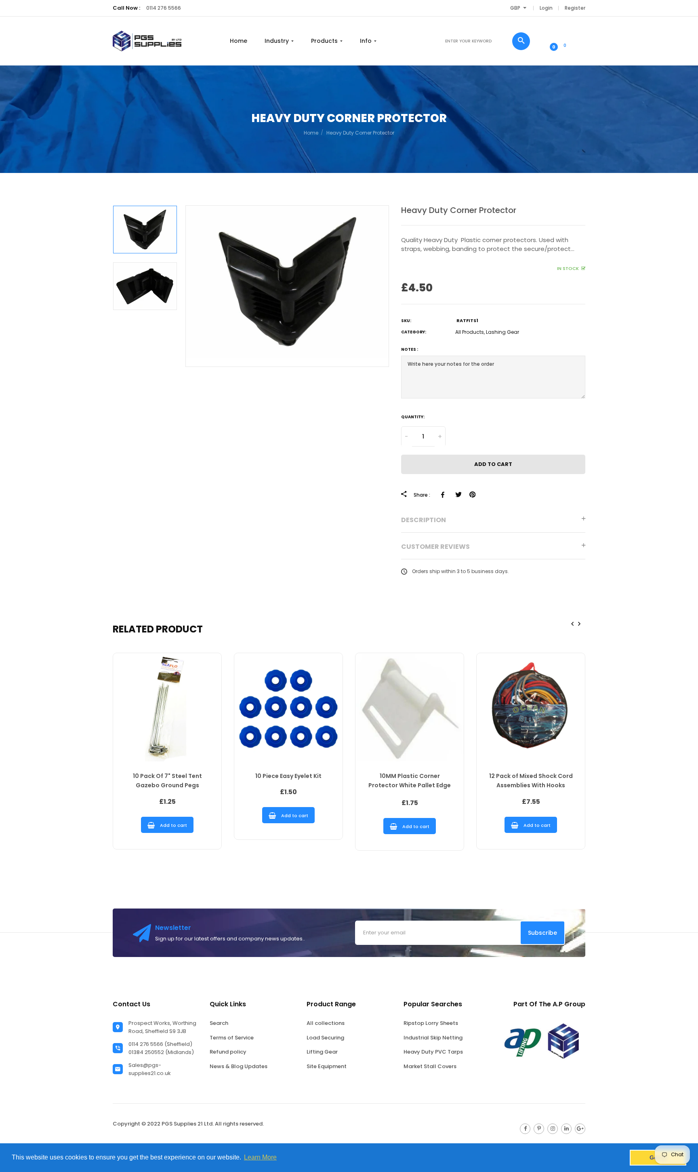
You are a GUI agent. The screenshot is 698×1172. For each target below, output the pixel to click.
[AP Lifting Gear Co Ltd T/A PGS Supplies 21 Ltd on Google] (580, 1129)
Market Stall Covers (430, 1066)
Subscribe (542, 933)
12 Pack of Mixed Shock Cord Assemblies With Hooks (531, 781)
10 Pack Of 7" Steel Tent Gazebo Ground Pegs (167, 781)
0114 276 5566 (163, 7)
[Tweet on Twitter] (458, 495)
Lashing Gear (502, 332)
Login (546, 7)
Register (575, 7)
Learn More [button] (260, 1157)
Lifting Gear (322, 1052)
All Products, (470, 332)
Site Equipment (327, 1066)
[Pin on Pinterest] (472, 495)
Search (219, 1023)
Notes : (409, 350)
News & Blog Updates (238, 1066)
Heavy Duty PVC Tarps (433, 1052)
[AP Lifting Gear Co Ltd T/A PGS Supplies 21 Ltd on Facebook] (525, 1129)
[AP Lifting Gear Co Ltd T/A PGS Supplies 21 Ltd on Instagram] (552, 1129)
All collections (326, 1023)
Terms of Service (232, 1037)
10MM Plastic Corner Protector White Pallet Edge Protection (409, 782)
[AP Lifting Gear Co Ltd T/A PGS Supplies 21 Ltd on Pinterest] (539, 1129)
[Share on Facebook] (444, 495)
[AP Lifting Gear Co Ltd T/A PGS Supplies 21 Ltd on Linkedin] (566, 1129)
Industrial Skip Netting (433, 1037)
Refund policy (228, 1052)
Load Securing (325, 1037)
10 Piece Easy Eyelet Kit (288, 776)
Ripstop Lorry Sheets (431, 1023)
